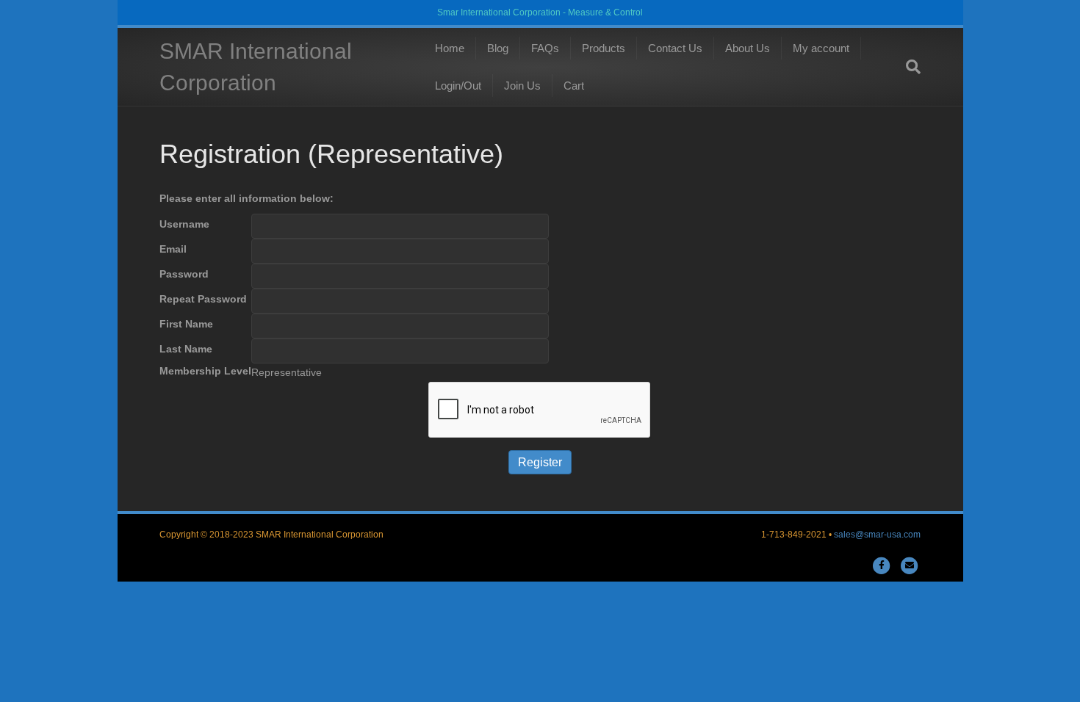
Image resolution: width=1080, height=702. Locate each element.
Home (449, 48)
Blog (497, 48)
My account (821, 48)
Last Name (185, 349)
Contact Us (675, 48)
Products (603, 48)
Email (173, 249)
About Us (747, 48)
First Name (186, 324)
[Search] (910, 67)
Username (184, 224)
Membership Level (205, 371)
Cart (574, 85)
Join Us (522, 85)
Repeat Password (203, 299)
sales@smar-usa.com (877, 534)
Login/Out (458, 85)
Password (184, 274)
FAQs (545, 48)
